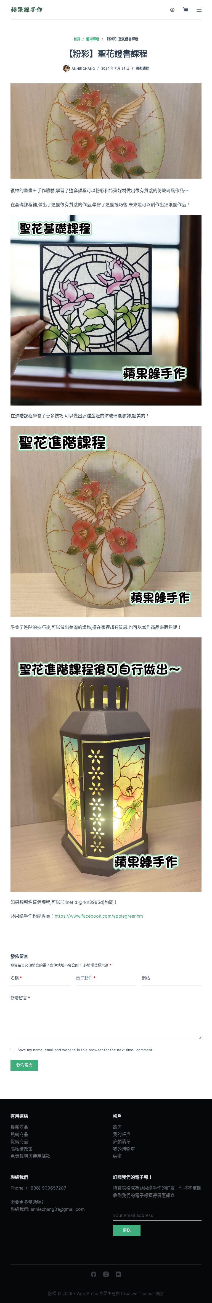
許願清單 (122, 1141)
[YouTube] (118, 1274)
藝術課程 (142, 68)
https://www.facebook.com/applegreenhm (99, 916)
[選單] (199, 9)
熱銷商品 (19, 1134)
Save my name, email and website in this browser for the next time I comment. (85, 1050)
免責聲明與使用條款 (30, 1156)
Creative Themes (138, 1293)
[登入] (172, 10)
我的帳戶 (122, 1134)
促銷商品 (19, 1141)
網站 (146, 978)
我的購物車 (124, 1149)
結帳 (117, 1156)
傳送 (127, 1230)
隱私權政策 (21, 1149)
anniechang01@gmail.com (58, 1209)
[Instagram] (106, 1274)
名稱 (16, 978)
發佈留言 (24, 1065)
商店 (117, 1127)
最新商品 (19, 1127)
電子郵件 (86, 978)
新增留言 (20, 997)
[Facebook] (93, 1274)
